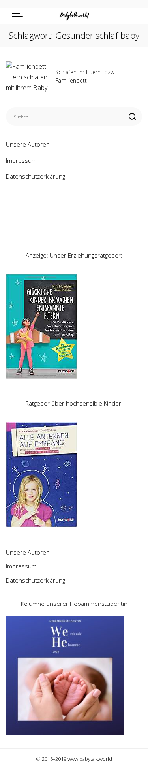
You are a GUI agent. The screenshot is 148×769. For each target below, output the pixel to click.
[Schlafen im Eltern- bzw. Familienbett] (27, 77)
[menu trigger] (19, 16)
